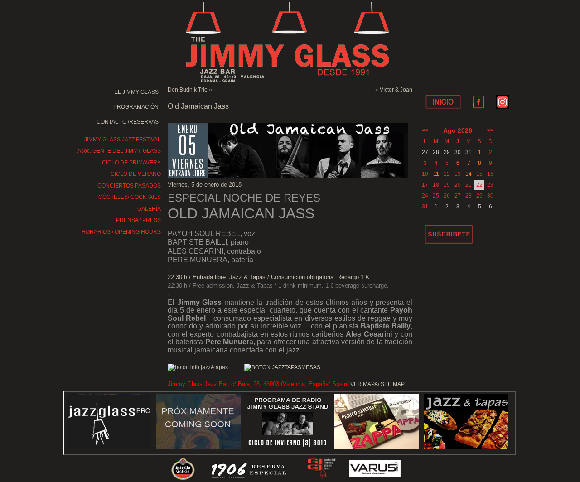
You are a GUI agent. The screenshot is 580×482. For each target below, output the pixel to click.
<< (425, 130)
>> (490, 130)
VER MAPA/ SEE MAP (377, 384)
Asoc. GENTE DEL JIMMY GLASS (119, 151)
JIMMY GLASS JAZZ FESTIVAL (122, 139)
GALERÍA (149, 209)
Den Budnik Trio (188, 90)
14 (468, 174)
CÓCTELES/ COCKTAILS (129, 197)
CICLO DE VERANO (136, 174)
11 (436, 174)
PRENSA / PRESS (138, 220)
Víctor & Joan (396, 90)
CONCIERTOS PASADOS (129, 186)
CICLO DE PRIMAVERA (131, 162)
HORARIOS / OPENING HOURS (121, 232)
